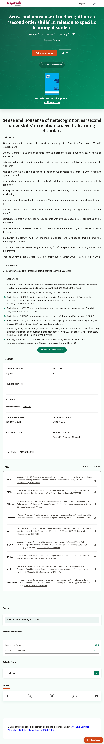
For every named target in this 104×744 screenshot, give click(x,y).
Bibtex (98, 466)
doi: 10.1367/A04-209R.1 (40, 335)
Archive (7, 608)
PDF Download (43, 53)
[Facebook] (7, 696)
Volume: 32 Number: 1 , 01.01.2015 (23, 619)
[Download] (96, 673)
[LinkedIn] (74, 696)
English (82, 4)
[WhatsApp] (30, 696)
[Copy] (95, 481)
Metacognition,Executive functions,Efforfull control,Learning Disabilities (37, 271)
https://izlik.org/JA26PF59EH (20, 452)
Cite (63, 53)
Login (93, 3)
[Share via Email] (96, 696)
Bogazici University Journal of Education (52, 100)
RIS (86, 466)
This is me (27, 407)
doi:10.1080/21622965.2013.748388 (64, 288)
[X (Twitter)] (52, 696)
